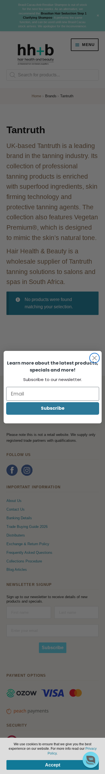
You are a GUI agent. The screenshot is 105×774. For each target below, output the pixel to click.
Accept (52, 765)
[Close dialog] (94, 358)
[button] (91, 760)
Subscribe (52, 408)
